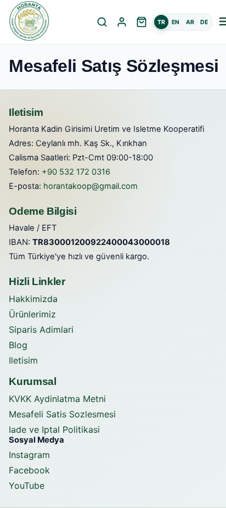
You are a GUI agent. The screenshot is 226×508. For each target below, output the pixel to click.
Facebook (29, 470)
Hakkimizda (33, 298)
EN (175, 22)
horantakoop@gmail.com (90, 186)
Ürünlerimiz (32, 314)
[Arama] (102, 22)
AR (190, 22)
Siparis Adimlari (41, 329)
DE (204, 22)
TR (161, 22)
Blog (18, 344)
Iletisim (23, 360)
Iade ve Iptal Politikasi (54, 429)
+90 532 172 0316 (76, 172)
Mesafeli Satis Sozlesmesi (62, 414)
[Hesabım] (122, 22)
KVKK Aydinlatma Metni (57, 398)
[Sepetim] (141, 22)
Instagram (29, 454)
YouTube (26, 485)
